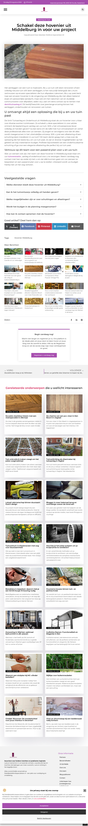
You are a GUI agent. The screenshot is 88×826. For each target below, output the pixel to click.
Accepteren (44, 806)
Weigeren (44, 812)
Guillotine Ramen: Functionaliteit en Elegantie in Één (62, 633)
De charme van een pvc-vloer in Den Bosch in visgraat (62, 417)
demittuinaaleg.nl (13, 104)
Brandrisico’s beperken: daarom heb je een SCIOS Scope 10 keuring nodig (22, 590)
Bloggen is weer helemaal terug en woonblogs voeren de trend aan (61, 503)
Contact (62, 778)
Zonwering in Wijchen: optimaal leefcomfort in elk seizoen (19, 633)
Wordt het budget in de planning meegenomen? (44, 207)
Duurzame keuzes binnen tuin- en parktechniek (61, 590)
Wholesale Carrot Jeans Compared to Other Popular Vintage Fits (53, 276)
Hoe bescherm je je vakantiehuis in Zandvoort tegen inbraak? (13, 308)
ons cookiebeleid (40, 798)
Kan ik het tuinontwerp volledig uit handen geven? (44, 192)
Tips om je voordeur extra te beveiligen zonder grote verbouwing (54, 308)
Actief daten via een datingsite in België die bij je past (73, 276)
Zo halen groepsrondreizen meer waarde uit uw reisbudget (13, 258)
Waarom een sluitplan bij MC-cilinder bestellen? (22, 676)
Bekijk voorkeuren (44, 818)
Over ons (63, 767)
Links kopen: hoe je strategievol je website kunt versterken (65, 784)
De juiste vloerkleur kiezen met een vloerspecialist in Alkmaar (34, 276)
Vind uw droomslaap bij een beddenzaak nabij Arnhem (64, 719)
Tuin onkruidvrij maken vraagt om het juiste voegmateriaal (22, 460)
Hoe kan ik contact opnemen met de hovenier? (44, 214)
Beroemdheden (65, 761)
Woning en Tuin (44, 20)
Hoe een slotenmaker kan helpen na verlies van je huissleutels (74, 293)
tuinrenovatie (14, 156)
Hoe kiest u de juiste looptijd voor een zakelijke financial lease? (13, 293)
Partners (63, 757)
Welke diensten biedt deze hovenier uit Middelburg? (44, 185)
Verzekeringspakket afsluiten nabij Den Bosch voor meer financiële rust (33, 293)
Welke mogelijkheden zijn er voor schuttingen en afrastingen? (44, 199)
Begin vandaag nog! (44, 334)
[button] (85, 790)
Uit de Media (64, 764)
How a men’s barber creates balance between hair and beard (53, 293)
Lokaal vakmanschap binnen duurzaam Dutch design (23, 503)
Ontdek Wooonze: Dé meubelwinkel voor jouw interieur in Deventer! (21, 719)
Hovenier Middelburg (23, 238)
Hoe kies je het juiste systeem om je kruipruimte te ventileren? (62, 547)
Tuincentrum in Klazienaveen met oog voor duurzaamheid (22, 547)
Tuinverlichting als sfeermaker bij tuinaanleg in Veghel (60, 460)
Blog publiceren (65, 774)
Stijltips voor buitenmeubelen (59, 675)
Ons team (63, 771)
